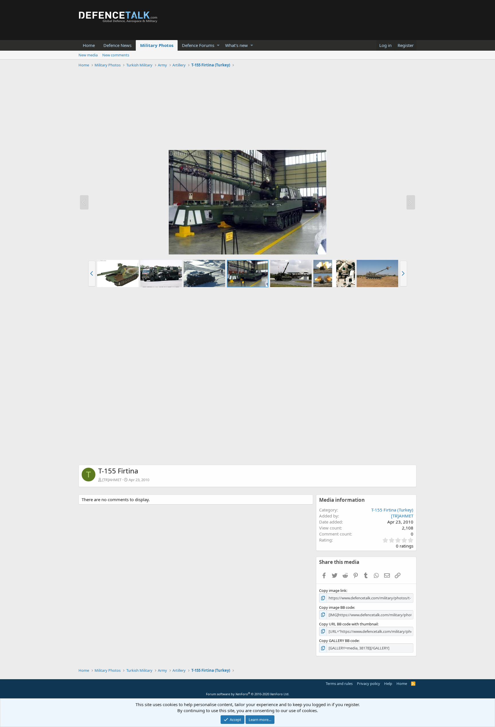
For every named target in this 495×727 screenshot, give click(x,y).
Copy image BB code (336, 607)
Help (388, 683)
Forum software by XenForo (247, 694)
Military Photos (156, 45)
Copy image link (332, 590)
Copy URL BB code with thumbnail (348, 624)
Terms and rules (339, 683)
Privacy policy (368, 683)
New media (88, 55)
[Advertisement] (247, 110)
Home (89, 45)
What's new (236, 45)
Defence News (117, 45)
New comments (115, 55)
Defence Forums (198, 45)
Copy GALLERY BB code (339, 640)
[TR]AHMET (111, 479)
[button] (218, 45)
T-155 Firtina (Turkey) (392, 510)
